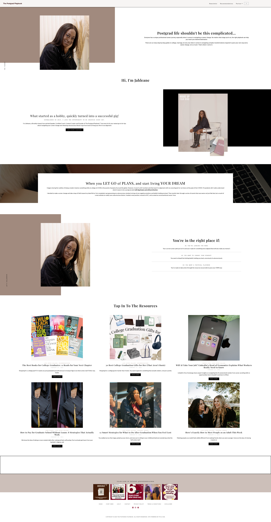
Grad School (50, 430)
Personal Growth (142, 430)
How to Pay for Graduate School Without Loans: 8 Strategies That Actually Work (57, 433)
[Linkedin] (132, 507)
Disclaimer (168, 504)
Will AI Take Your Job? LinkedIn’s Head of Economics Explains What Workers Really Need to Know (214, 366)
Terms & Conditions (154, 504)
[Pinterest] (138, 507)
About (119, 504)
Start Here (109, 504)
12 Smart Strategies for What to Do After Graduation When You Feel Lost (135, 432)
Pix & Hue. (162, 516)
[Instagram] (135, 507)
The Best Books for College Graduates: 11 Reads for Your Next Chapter (57, 365)
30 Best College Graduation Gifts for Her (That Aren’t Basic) (135, 365)
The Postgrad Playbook (12, 3)
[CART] (246, 3)
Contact (127, 504)
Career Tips (206, 363)
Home (100, 504)
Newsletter (213, 3)
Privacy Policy (139, 504)
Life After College (50, 363)
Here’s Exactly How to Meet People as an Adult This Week (213, 432)
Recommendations (226, 3)
